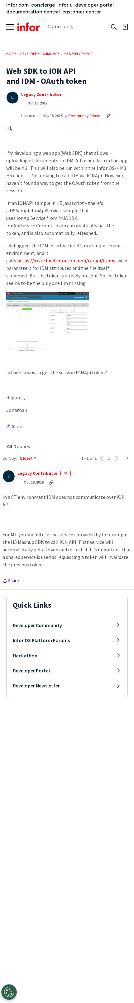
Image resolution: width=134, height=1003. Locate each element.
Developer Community (37, 625)
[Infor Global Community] (45, 26)
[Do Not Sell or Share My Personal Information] (9, 992)
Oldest (26, 458)
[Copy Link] (108, 116)
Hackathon (25, 655)
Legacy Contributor (41, 94)
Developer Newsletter (36, 685)
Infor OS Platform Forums (41, 640)
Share (14, 426)
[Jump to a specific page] (127, 458)
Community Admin (84, 116)
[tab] (18, 446)
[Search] (113, 27)
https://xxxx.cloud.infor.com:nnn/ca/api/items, (67, 260)
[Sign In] (125, 27)
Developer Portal (31, 670)
